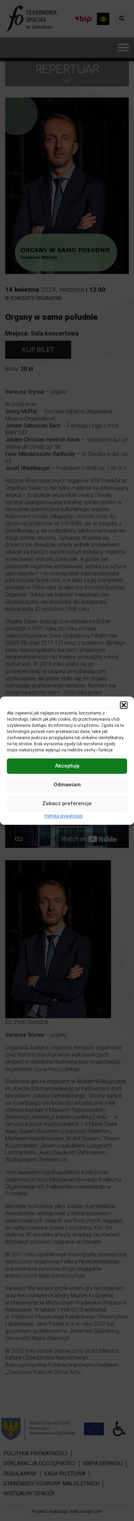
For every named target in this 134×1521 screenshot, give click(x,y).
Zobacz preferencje (67, 803)
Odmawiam (67, 785)
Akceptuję (67, 766)
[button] (123, 705)
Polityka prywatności (63, 816)
